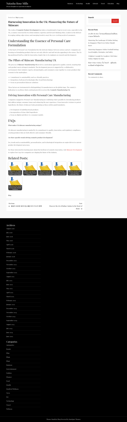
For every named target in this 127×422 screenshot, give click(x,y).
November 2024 (11, 312)
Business (70, 3)
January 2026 (10, 256)
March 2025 (10, 296)
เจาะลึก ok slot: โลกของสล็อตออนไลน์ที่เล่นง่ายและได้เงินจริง (102, 35)
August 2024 (10, 324)
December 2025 (11, 260)
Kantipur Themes (75, 419)
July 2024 (9, 328)
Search (91, 17)
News (8, 393)
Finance (9, 377)
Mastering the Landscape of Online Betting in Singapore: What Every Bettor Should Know (103, 42)
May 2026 (9, 241)
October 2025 (10, 268)
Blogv (8, 361)
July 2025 (9, 280)
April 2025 (9, 292)
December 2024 (11, 308)
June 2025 (9, 284)
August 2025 (10, 276)
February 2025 (11, 300)
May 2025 (9, 288)
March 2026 (10, 249)
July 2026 (9, 233)
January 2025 (10, 304)
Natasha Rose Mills (17, 3)
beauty (8, 349)
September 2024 (11, 320)
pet (7, 397)
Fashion (9, 373)
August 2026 (10, 229)
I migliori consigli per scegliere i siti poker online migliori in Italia (102, 57)
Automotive (10, 345)
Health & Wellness (12, 389)
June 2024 (9, 332)
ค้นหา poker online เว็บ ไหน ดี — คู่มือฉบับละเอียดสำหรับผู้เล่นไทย (102, 64)
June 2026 (9, 237)
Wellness (9, 409)
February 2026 (11, 252)
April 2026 (9, 245)
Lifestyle (95, 3)
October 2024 (10, 316)
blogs (8, 357)
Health (88, 3)
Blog (118, 3)
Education (111, 3)
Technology (79, 3)
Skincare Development (74, 150)
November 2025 (11, 264)
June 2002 (9, 336)
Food (8, 381)
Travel (103, 3)
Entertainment (11, 369)
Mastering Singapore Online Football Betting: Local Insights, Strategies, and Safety (103, 50)
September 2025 (11, 272)
